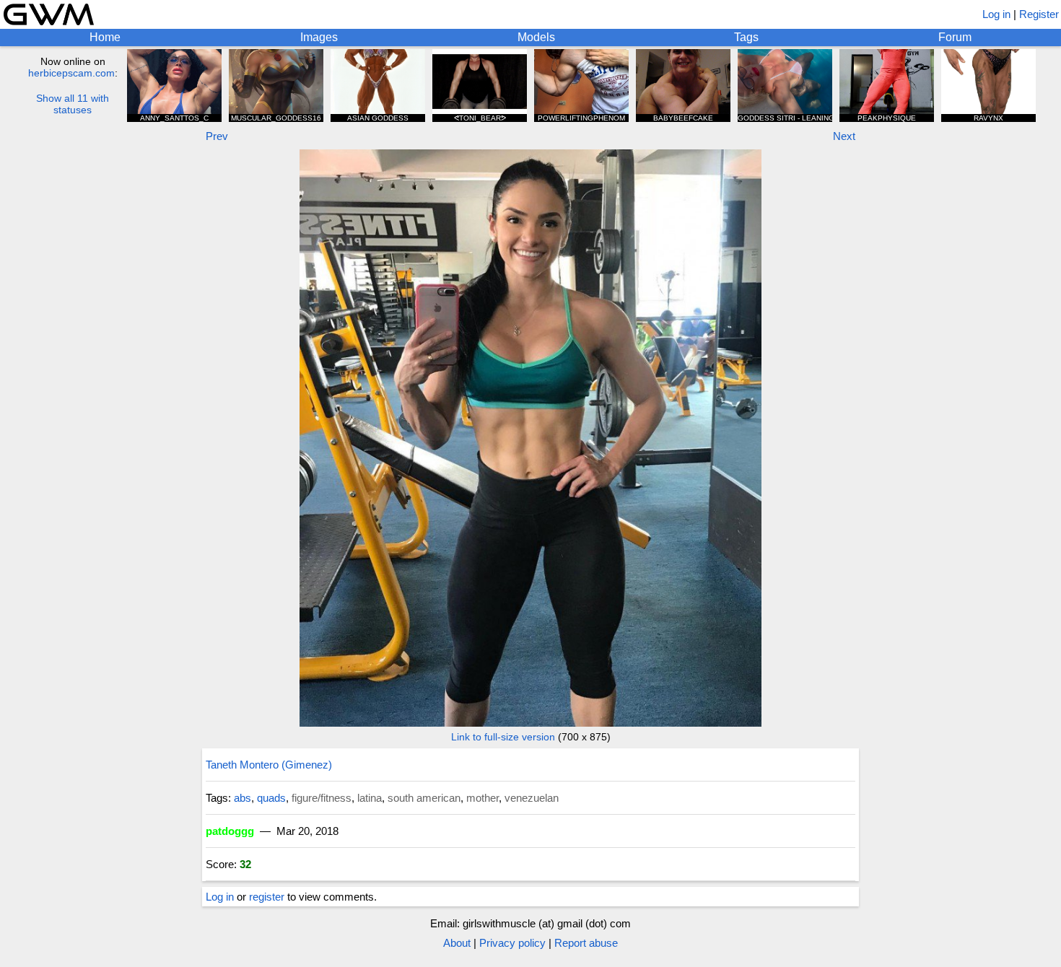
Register (1039, 14)
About (457, 943)
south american (424, 798)
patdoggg (230, 831)
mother (482, 798)
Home (105, 37)
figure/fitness (322, 798)
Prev (217, 136)
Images (319, 37)
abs (242, 798)
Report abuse (586, 943)
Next (844, 136)
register (266, 897)
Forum (955, 37)
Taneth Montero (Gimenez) (269, 764)
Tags (746, 37)
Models (536, 37)
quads (271, 798)
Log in (996, 14)
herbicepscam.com (71, 73)
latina (369, 798)
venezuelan (532, 798)
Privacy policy (512, 943)
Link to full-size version (503, 737)
